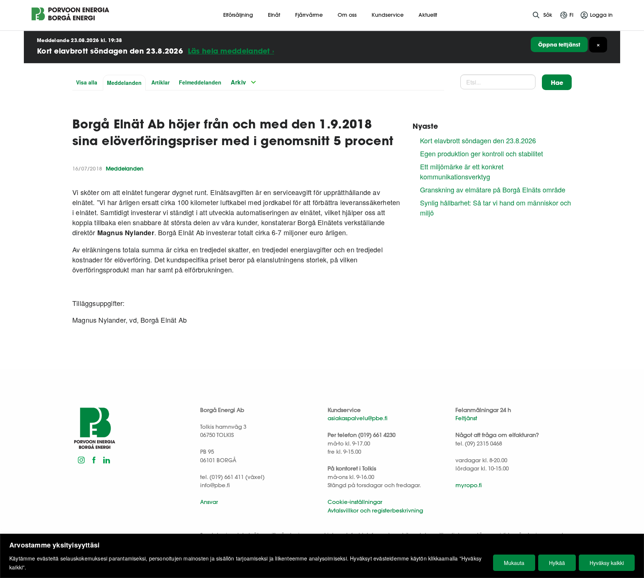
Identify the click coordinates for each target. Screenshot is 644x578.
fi (571, 15)
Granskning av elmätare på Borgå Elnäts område (492, 189)
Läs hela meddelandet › (231, 50)
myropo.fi (468, 485)
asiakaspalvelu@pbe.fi (358, 418)
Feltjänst (466, 418)
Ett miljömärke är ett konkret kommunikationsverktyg (461, 171)
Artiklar (160, 82)
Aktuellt (428, 15)
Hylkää (557, 562)
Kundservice (388, 15)
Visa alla (86, 82)
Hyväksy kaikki (607, 562)
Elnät (274, 15)
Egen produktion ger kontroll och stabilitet (481, 153)
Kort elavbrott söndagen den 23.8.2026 (478, 140)
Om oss (347, 15)
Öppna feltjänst (559, 44)
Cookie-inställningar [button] (355, 501)
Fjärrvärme (309, 15)
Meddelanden (124, 82)
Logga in (601, 15)
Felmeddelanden (200, 82)
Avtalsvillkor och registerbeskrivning (375, 510)
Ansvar (209, 501)
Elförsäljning (238, 15)
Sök (547, 15)
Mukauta (514, 562)
